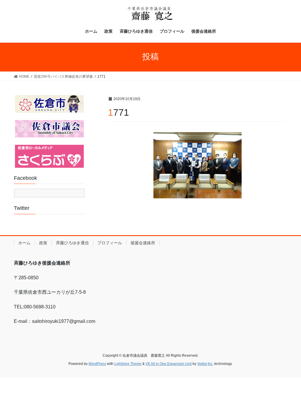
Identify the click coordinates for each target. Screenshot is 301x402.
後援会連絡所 (143, 242)
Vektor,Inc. (205, 364)
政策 (43, 242)
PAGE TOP (288, 385)
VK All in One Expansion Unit (169, 364)
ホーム (24, 242)
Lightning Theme (127, 364)
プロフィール (109, 242)
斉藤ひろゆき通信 (72, 242)
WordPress (97, 364)
